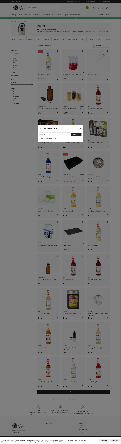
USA (44, 134)
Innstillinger (104, 440)
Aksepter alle (114, 440)
